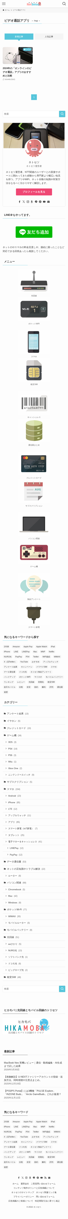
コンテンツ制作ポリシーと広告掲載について (34, 1188)
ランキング (8, 682)
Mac (35, 652)
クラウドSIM (41, 667)
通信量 (60, 687)
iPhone (7, 652)
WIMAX (57, 657)
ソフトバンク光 (18, 957)
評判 (51, 687)
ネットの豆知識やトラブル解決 (26, 868)
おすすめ (35, 662)
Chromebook (16, 889)
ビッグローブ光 (18, 970)
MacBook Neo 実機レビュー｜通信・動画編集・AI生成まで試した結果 (33, 1066)
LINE (16, 652)
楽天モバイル (9, 687)
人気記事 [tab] (49, 36)
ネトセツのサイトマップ (22, 1192)
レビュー (21, 682)
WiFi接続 (46, 657)
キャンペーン (26, 667)
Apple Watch (41, 647)
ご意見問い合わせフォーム (43, 1184)
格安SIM (51, 682)
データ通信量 (9, 672)
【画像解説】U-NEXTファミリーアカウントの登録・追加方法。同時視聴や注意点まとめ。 (33, 1080)
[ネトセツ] (34, 4)
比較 (21, 687)
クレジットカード (19, 728)
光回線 (31, 682)
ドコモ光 (23, 672)
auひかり (14, 944)
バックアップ (9, 677)
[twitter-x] (23, 201)
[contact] (48, 201)
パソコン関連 (16, 882)
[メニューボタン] (4, 4)
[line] (36, 201)
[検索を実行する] (62, 114)
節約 (36, 687)
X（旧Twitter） (10, 662)
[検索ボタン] (64, 4)
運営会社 (25, 1184)
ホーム (15, 1184)
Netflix (51, 652)
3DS (12, 742)
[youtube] (44, 201)
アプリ (14, 822)
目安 (29, 687)
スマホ (54, 667)
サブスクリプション (19, 781)
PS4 (27, 657)
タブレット (16, 835)
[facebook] (19, 201)
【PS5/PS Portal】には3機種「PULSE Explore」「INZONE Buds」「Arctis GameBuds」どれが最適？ (32, 1094)
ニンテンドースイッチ (21, 774)
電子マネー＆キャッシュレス (25, 841)
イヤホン (13, 720)
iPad (53, 647)
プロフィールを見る (34, 192)
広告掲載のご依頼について (20, 1201)
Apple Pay (28, 647)
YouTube (24, 662)
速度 (6, 692)
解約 (44, 687)
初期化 (41, 682)
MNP (43, 652)
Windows (14, 902)
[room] (32, 201)
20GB (6, 647)
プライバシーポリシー (23, 1196)
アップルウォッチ (50, 662)
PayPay (18, 657)
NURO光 (8, 657)
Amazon (16, 647)
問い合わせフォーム (45, 1196)
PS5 (12, 755)
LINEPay (26, 652)
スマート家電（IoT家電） (22, 828)
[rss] (45, 1177)
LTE (12, 809)
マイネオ (38, 677)
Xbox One (15, 768)
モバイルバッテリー (54, 677)
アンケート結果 (10, 667)
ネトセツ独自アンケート (41, 672)
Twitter (36, 657)
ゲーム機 (14, 735)
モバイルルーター (19, 923)
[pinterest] (40, 201)
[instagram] (27, 201)
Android (14, 795)
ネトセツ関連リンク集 (46, 1192)
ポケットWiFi (25, 677)
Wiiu (12, 761)
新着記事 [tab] (19, 36)
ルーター (14, 875)
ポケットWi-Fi (17, 909)
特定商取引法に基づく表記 (47, 1201)
